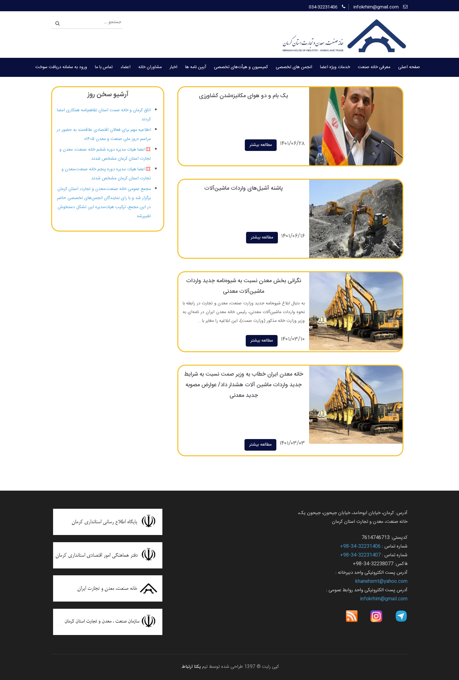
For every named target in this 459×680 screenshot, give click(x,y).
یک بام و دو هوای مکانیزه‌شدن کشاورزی (243, 96)
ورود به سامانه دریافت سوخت (61, 67)
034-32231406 (323, 7)
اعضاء (126, 67)
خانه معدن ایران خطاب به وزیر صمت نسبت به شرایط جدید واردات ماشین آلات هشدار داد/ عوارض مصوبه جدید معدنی (243, 385)
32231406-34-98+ (360, 546)
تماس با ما (104, 67)
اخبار (173, 67)
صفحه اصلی (409, 67)
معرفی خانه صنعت (374, 67)
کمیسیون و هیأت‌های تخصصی (241, 67)
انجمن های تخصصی (294, 67)
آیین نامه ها (195, 67)
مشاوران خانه (150, 67)
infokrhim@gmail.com (376, 7)
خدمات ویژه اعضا (335, 67)
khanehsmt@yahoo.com (381, 581)
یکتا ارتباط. (190, 667)
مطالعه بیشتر (260, 145)
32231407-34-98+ (360, 555)
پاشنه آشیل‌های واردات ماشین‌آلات (243, 188)
